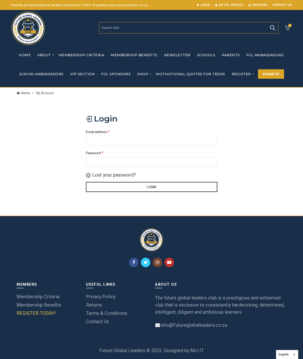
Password (94, 153)
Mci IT (197, 350)
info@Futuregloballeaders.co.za (193, 325)
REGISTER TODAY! (36, 313)
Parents (231, 55)
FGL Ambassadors (265, 55)
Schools (206, 55)
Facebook (133, 262)
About (44, 55)
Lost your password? (114, 175)
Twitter (145, 262)
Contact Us (97, 321)
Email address (97, 132)
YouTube (169, 262)
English (284, 354)
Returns (94, 305)
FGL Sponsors (116, 74)
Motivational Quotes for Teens (190, 74)
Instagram (157, 262)
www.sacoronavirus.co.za (128, 5)
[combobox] (287, 354)
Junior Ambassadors (41, 74)
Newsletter (177, 55)
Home (25, 55)
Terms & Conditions (106, 313)
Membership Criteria (81, 55)
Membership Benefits (134, 55)
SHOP (142, 74)
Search (272, 28)
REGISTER (241, 74)
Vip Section (82, 74)
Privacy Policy (101, 296)
